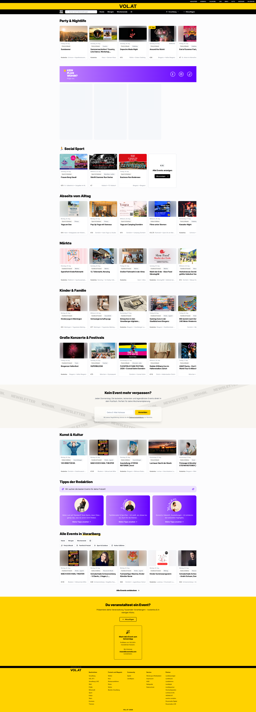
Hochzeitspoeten (171, 690)
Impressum (150, 678)
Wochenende (122, 12)
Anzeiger (241, 1)
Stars (90, 698)
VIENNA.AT (169, 695)
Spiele (129, 676)
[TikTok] (189, 74)
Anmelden (142, 412)
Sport (90, 693)
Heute (102, 12)
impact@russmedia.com (128, 651)
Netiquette (149, 684)
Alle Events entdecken (126, 590)
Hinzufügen (190, 12)
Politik (90, 687)
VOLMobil (212, 1)
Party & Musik (68, 545)
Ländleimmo (169, 681)
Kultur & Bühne (119, 545)
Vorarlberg (172, 12)
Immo (226, 1)
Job (220, 1)
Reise (110, 684)
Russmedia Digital (171, 701)
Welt (90, 684)
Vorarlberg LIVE (94, 681)
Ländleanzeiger (170, 676)
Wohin (110, 687)
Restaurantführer (113, 681)
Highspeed (193, 1)
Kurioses (91, 701)
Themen (91, 704)
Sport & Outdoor (102, 545)
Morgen (111, 12)
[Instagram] (181, 74)
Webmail (203, 1)
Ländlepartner (170, 687)
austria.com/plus (171, 698)
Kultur (90, 695)
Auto (233, 1)
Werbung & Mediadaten (153, 676)
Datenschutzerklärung (136, 417)
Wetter (110, 676)
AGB (147, 681)
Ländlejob (169, 684)
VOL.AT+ (91, 678)
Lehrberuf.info (170, 693)
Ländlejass (130, 678)
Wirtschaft (92, 690)
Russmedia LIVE (171, 704)
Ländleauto (169, 678)
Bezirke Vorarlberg (114, 690)
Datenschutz (150, 687)
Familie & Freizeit (85, 545)
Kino (109, 678)
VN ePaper (251, 1)
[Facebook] (173, 74)
